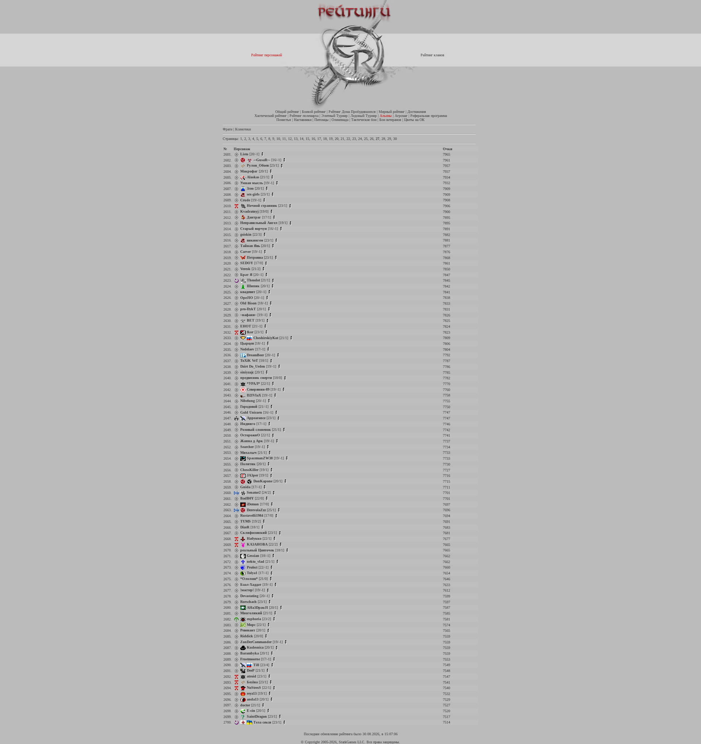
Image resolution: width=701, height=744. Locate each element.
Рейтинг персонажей (266, 55)
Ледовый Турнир (363, 116)
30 (395, 139)
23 (354, 139)
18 (325, 139)
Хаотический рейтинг (270, 116)
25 (366, 139)
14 (301, 139)
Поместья (283, 120)
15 (307, 139)
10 (278, 139)
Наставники (302, 120)
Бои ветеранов (390, 120)
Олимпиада (340, 120)
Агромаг (401, 116)
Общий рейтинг (287, 112)
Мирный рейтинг (392, 112)
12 (290, 139)
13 (296, 139)
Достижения (416, 112)
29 (389, 139)
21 (342, 139)
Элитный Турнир (334, 116)
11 (284, 139)
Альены (386, 116)
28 (383, 139)
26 (372, 139)
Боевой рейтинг (314, 112)
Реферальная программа (428, 116)
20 (336, 139)
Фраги (227, 129)
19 (331, 139)
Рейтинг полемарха (304, 116)
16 (313, 139)
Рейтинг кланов (432, 55)
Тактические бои (363, 120)
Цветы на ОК (414, 120)
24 (360, 139)
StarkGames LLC (351, 742)
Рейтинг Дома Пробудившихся (352, 112)
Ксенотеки (243, 129)
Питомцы (321, 120)
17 (319, 139)
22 (348, 139)
